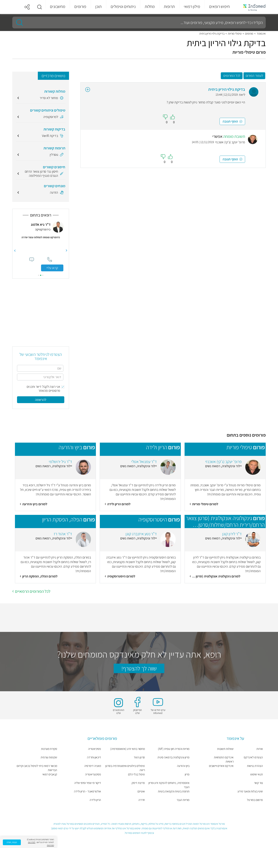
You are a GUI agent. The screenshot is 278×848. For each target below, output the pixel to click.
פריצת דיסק (138, 783)
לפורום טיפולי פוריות (205, 504)
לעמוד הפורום (254, 75)
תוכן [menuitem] (98, 6)
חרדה (141, 800)
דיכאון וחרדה (94, 757)
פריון (187, 774)
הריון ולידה (95, 800)
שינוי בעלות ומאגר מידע (250, 791)
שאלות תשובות (225, 749)
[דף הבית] (252, 7)
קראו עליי (52, 268)
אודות (259, 749)
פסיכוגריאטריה (93, 774)
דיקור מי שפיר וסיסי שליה (87, 783)
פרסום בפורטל (255, 800)
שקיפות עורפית (49, 757)
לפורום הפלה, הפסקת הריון (39, 576)
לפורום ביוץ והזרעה (34, 504)
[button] (39, 7)
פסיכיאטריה (94, 749)
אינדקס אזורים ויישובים (221, 766)
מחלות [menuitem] (150, 6)
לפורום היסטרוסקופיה (121, 576)
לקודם (66, 250)
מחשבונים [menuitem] (57, 6)
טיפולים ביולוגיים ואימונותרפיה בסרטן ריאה (125, 768)
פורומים (249, 33)
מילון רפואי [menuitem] (192, 6)
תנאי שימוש (256, 774)
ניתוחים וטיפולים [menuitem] (123, 6)
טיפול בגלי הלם (136, 774)
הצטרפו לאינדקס (253, 757)
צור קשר (258, 783)
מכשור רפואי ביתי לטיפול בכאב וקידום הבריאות (37, 768)
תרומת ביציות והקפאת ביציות (173, 791)
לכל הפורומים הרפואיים (32, 591)
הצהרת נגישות (255, 766)
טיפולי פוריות (235, 33)
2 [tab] (40, 275)
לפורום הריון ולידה (118, 504)
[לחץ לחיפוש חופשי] (18, 22)
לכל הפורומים (231, 75)
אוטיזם (141, 791)
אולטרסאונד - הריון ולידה (87, 791)
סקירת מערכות (49, 749)
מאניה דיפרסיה (92, 766)
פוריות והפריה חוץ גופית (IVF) (173, 749)
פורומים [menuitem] (80, 6)
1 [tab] (42, 275)
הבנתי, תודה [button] (12, 842)
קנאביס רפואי (49, 774)
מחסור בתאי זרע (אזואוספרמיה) (127, 749)
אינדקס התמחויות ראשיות (223, 759)
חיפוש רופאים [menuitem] (219, 6)
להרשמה (40, 399)
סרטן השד (139, 757)
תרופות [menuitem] (169, 6)
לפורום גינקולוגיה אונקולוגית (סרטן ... (216, 576)
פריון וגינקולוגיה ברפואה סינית (173, 757)
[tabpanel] (41, 246)
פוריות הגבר (183, 800)
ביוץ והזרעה (183, 766)
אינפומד (261, 33)
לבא (15, 250)
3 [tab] (38, 275)
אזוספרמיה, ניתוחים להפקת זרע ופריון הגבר (168, 785)
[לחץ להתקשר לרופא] (49, 259)
